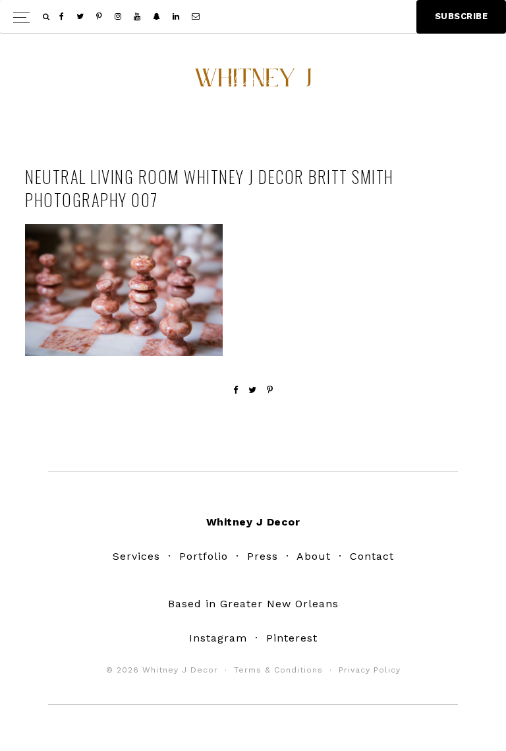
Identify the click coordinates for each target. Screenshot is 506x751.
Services (136, 556)
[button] (253, 17)
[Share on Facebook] (236, 390)
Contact (372, 556)
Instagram (218, 638)
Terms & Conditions (278, 670)
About (313, 556)
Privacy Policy (370, 670)
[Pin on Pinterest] (270, 390)
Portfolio (203, 556)
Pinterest (292, 638)
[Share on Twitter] (252, 390)
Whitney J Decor (253, 82)
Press (262, 556)
